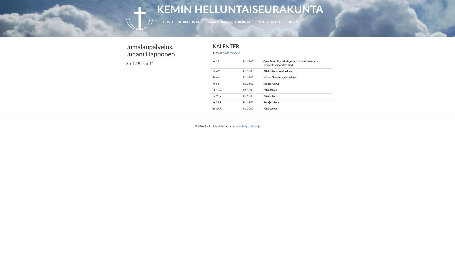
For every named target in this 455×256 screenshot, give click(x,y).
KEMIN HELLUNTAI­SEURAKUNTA (240, 10)
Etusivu (166, 22)
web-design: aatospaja (248, 126)
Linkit (292, 22)
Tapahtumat (218, 22)
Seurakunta (189, 22)
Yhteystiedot (270, 22)
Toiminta (242, 22)
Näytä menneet (231, 53)
